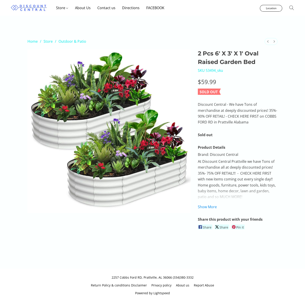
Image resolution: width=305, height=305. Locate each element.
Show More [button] (207, 206)
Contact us (106, 7)
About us (182, 285)
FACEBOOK (155, 7)
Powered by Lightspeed (152, 293)
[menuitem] (268, 41)
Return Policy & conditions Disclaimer (119, 285)
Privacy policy (161, 285)
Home (32, 41)
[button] (29, 7)
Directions (131, 7)
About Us (83, 7)
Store (61, 7)
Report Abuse (204, 285)
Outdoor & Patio (72, 41)
